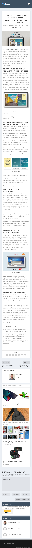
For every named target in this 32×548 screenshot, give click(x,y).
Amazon (18, 171)
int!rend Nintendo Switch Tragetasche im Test (14, 462)
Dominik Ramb (13, 25)
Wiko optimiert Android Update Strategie (14, 404)
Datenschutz (19, 547)
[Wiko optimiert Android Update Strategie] (16, 395)
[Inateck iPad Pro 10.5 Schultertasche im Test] (16, 414)
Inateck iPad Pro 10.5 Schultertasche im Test (15, 422)
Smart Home (14, 27)
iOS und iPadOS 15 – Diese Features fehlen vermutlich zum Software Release (15, 442)
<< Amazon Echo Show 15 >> (10, 326)
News (27, 25)
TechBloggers (10, 543)
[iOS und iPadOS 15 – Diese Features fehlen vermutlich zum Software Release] (16, 432)
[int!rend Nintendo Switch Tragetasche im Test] (16, 453)
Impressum (27, 547)
